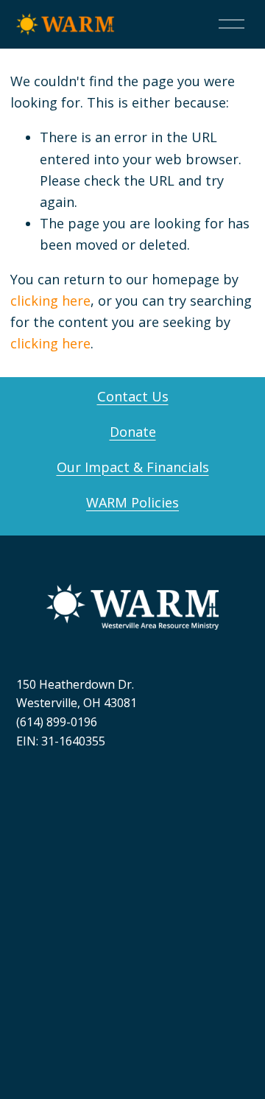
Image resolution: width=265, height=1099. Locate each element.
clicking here (50, 300)
